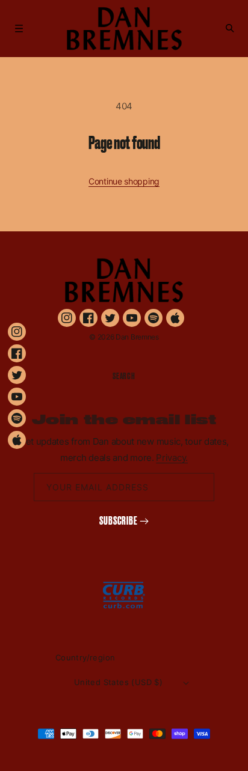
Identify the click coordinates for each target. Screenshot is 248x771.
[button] (19, 28)
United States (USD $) (118, 682)
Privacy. (172, 457)
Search (124, 376)
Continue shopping (124, 181)
